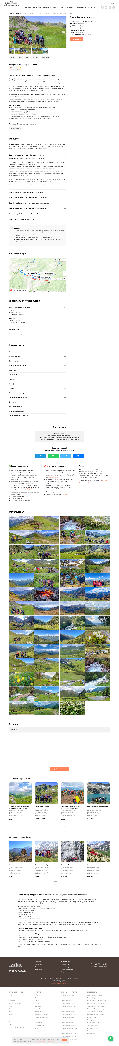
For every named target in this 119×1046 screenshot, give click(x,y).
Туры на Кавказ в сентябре (69, 1028)
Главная (11, 13)
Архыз (19, 57)
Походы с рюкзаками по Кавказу (96, 1000)
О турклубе (42, 978)
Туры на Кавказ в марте (68, 1011)
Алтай (11, 995)
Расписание (38, 964)
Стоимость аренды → (54, 477)
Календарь (37, 7)
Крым (10, 1006)
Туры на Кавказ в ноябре (68, 1033)
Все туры (27, 7)
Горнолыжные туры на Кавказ (96, 1014)
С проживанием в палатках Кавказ (97, 1003)
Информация (80, 7)
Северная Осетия (40, 1025)
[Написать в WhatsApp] (106, 7)
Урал (10, 1011)
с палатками (35, 57)
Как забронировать (66, 967)
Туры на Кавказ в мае (67, 1017)
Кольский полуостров (15, 1003)
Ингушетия (38, 1011)
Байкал (11, 998)
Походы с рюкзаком (93, 1022)
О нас (62, 7)
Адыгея (37, 998)
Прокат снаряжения (67, 969)
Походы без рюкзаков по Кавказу (97, 998)
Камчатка (12, 1000)
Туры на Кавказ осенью (68, 1003)
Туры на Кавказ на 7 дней (94, 1011)
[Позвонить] (21, 971)
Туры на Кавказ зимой (67, 995)
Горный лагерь (91, 1017)
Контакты (91, 7)
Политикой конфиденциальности (45, 1041)
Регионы (46, 7)
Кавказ (18, 13)
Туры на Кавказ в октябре (68, 1031)
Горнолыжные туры (93, 1028)
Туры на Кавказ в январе (68, 1006)
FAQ (36, 972)
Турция (11, 1024)
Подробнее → (66, 494)
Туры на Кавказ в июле (67, 1022)
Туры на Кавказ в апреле (68, 1014)
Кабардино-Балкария (41, 1014)
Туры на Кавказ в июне (67, 1020)
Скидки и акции (65, 972)
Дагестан (38, 1006)
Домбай (37, 1009)
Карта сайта (38, 969)
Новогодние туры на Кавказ (69, 1039)
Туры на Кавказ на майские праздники (72, 1042)
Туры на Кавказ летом (67, 1000)
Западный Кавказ (40, 1031)
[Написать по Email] (19, 971)
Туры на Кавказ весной (68, 998)
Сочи (36, 1028)
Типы (55, 7)
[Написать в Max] (113, 7)
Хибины (11, 1014)
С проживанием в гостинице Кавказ (97, 1006)
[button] (59, 769)
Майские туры (91, 1033)
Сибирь (11, 1009)
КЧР (27, 57)
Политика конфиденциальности (59, 983)
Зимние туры (91, 1031)
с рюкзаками (45, 57)
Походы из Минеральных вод (95, 1009)
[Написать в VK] (110, 7)
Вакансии (59, 978)
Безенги (37, 1003)
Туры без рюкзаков (92, 1025)
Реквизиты (68, 978)
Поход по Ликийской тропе (16, 1027)
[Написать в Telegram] (102, 7)
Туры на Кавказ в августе (68, 1025)
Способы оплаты (66, 964)
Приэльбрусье (39, 1022)
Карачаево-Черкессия (41, 1017)
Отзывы (70, 7)
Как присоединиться (16, 128)
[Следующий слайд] (63, 32)
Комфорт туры (91, 1020)
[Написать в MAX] (24, 971)
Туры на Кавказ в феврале (69, 1009)
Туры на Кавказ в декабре (68, 1036)
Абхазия (37, 995)
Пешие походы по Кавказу (94, 995)
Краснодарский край (41, 1020)
